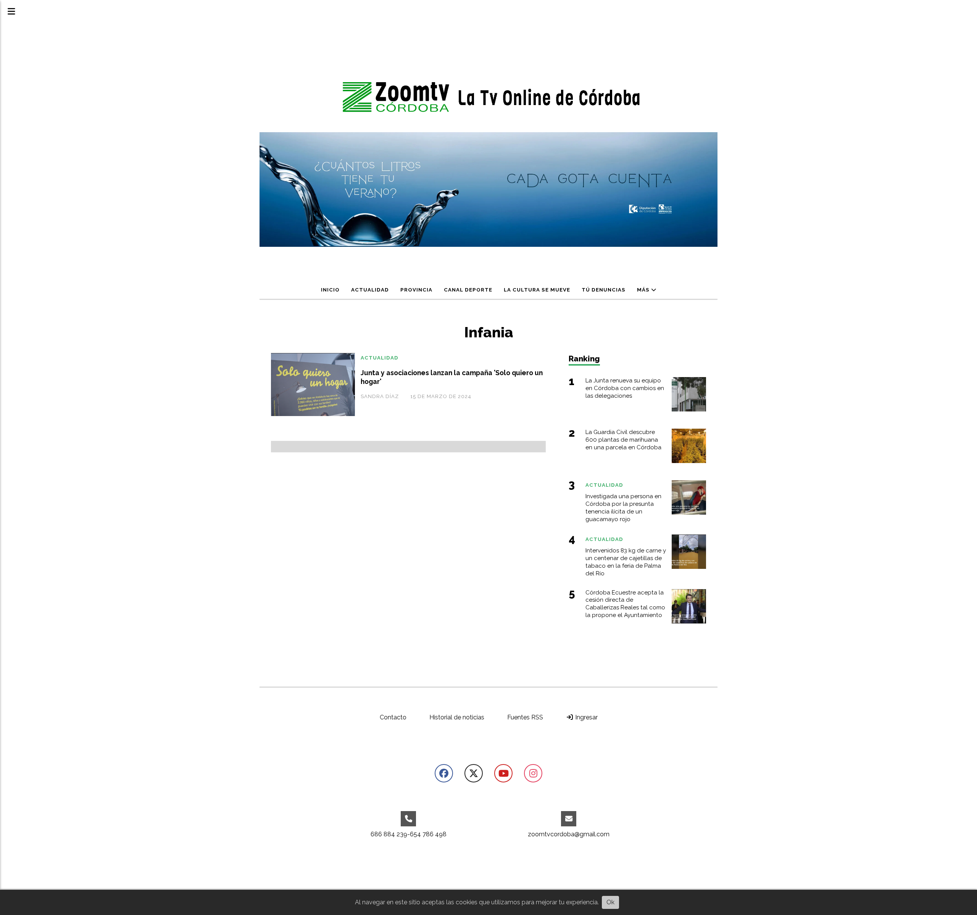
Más (644, 290)
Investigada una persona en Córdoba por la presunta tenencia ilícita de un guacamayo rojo (623, 507)
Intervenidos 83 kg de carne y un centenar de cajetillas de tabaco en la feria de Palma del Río (625, 562)
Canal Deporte (468, 290)
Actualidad (370, 290)
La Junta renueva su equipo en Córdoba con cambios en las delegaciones (624, 388)
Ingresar (586, 717)
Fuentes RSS (525, 717)
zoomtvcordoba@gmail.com (568, 834)
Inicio (330, 290)
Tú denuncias (604, 290)
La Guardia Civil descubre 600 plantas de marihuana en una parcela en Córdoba (623, 440)
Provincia (416, 290)
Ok (610, 902)
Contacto (393, 717)
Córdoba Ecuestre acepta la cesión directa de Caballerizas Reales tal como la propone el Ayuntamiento (625, 604)
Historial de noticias (456, 717)
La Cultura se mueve (537, 290)
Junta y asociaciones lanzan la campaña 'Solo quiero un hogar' (452, 377)
